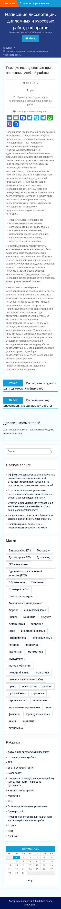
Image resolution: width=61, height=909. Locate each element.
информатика (17, 637)
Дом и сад (43, 557)
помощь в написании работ (32, 111)
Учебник (12, 836)
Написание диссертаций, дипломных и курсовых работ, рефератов (30, 21)
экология (28, 721)
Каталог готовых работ (21, 790)
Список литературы (21, 596)
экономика (16, 728)
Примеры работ (19, 589)
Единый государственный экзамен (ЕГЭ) (25, 573)
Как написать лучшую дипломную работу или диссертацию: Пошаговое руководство (31, 782)
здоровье (37, 624)
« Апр (29, 880)
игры (12, 631)
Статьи (12, 825)
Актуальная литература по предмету (28, 752)
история (14, 644)
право (12, 686)
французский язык (38, 714)
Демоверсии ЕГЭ (20, 557)
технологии (40, 700)
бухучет (46, 617)
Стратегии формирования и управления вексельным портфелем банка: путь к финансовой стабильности (30, 506)
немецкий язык (19, 672)
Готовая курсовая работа (22, 757)
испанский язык (42, 637)
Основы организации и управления (27, 806)
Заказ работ (15, 773)
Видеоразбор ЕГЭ (20, 550)
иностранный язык (33, 631)
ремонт (47, 686)
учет (48, 707)
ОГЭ (10, 801)
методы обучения (20, 665)
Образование (17, 582)
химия (12, 721)
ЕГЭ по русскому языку (20, 767)
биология (29, 617)
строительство (18, 700)
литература (31, 644)
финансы (14, 714)
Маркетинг (14, 795)
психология (29, 686)
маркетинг (15, 651)
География (43, 550)
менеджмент (17, 658)
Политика (37, 582)
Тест (10, 830)
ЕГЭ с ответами (18, 564)
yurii (32, 90)
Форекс (13, 610)
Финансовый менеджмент (26, 603)
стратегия (38, 693)
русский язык (17, 693)
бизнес (13, 617)
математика (35, 651)
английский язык (35, 610)
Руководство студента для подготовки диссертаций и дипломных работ (30, 101)
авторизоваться (12, 433)
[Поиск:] (29, 451)
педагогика (42, 672)
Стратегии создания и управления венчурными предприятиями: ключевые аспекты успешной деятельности (30, 494)
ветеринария (17, 624)
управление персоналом (24, 707)
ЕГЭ (10, 762)
